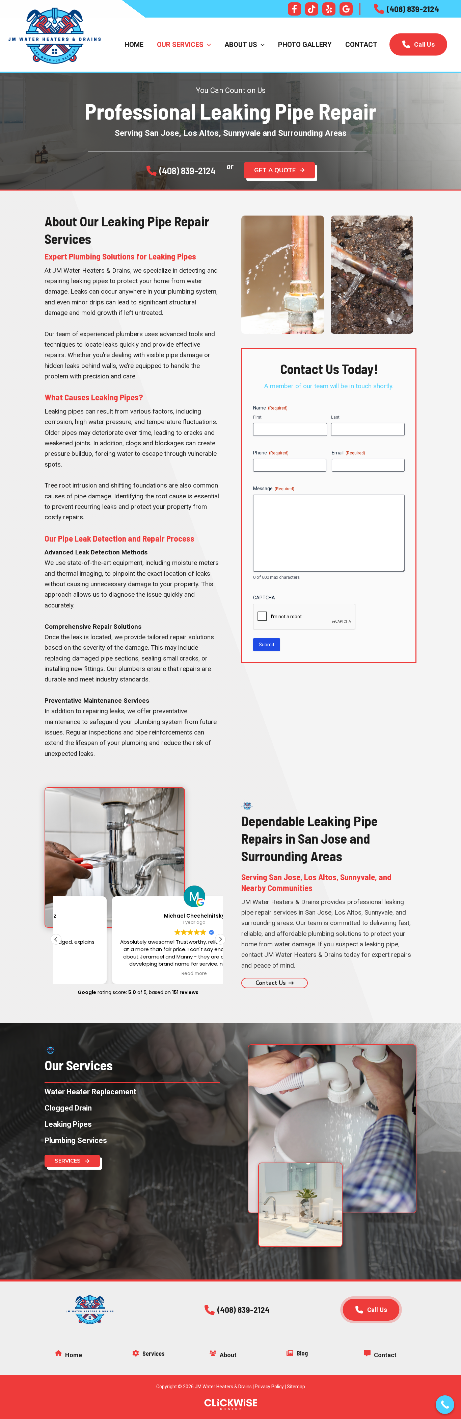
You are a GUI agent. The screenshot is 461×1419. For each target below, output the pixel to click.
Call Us (424, 44)
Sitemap (296, 1386)
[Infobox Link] (89, 1356)
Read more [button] (138, 974)
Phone (271, 452)
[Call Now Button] (445, 1404)
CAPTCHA (264, 597)
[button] (406, 8)
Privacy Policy (269, 1386)
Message (273, 488)
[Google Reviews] (346, 9)
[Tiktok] (311, 9)
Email (348, 452)
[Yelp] (328, 9)
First (257, 417)
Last (335, 417)
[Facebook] (294, 9)
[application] (207, 44)
